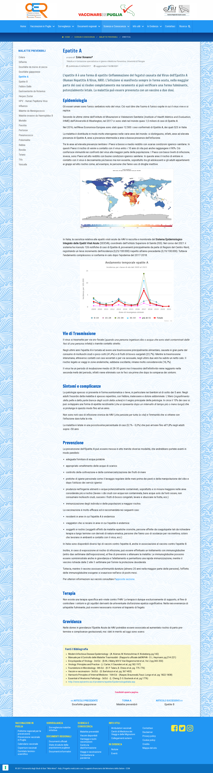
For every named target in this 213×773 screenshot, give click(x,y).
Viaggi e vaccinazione (90, 752)
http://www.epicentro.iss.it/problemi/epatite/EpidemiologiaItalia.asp (101, 682)
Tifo (21, 159)
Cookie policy (149, 740)
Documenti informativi (60, 751)
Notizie (114, 749)
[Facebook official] (174, 728)
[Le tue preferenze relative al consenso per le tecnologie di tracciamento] (5, 768)
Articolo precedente (85, 702)
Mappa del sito (150, 748)
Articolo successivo (168, 702)
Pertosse (23, 130)
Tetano (22, 154)
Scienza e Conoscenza (84, 37)
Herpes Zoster (26, 96)
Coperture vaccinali (27, 748)
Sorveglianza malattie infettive (60, 729)
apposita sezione (125, 579)
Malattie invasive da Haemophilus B (36, 115)
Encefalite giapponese (29, 71)
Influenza (23, 106)
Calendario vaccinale (28, 744)
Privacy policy (149, 736)
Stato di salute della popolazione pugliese (59, 746)
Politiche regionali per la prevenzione (29, 732)
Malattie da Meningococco (32, 110)
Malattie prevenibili (108, 37)
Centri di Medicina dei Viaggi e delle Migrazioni (123, 733)
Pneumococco (26, 135)
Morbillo (23, 120)
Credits (146, 744)
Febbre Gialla (25, 86)
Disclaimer (148, 732)
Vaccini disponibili (88, 735)
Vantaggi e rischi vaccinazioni (88, 740)
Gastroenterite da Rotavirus (32, 91)
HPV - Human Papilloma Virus (33, 101)
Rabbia (22, 145)
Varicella (23, 164)
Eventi (114, 753)
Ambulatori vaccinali (121, 728)
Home (67, 37)
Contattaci (148, 728)
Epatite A (24, 76)
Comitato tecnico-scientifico (26, 752)
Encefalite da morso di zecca (33, 67)
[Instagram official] (190, 728)
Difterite (23, 62)
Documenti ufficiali (58, 741)
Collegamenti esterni (121, 738)
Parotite (23, 125)
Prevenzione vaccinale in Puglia (29, 738)
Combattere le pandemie (87, 756)
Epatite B (23, 81)
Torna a (126, 702)
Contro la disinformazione (88, 746)
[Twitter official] (182, 728)
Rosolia (22, 149)
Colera (22, 57)
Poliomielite (24, 140)
